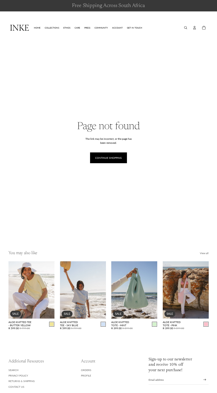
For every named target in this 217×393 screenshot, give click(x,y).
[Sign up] (205, 379)
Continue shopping (108, 157)
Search (13, 370)
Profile (86, 375)
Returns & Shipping (21, 381)
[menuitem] (37, 27)
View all (204, 253)
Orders (86, 370)
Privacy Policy (18, 375)
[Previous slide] (11, 290)
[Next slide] (51, 290)
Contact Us (16, 386)
